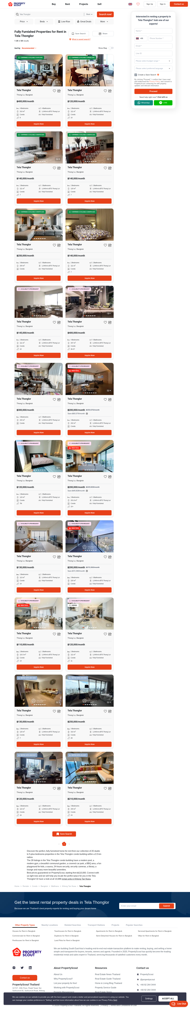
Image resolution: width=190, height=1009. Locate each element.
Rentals (26, 886)
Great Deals (85, 21)
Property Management (64, 992)
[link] (115, 1000)
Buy (54, 4)
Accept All (168, 998)
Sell (99, 4)
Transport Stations (96, 925)
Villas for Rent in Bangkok (148, 936)
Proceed (153, 91)
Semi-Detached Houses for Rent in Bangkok (114, 936)
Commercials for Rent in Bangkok (26, 936)
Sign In (163, 4)
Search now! (105, 14)
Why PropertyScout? (63, 979)
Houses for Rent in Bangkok (23, 931)
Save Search (80, 33)
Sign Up (149, 4)
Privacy (104, 1005)
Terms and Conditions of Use (123, 1005)
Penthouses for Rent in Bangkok (25, 940)
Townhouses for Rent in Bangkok (67, 931)
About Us (58, 974)
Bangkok (44, 886)
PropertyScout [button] (146, 974)
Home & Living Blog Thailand (108, 983)
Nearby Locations (49, 925)
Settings (149, 998)
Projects (115, 925)
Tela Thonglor (85, 886)
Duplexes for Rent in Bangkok (66, 936)
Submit (166, 906)
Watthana (55, 886)
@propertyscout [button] (147, 979)
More (102, 21)
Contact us (179, 4)
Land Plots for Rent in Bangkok (67, 940)
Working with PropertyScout (66, 987)
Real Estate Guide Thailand (107, 979)
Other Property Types (25, 925)
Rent (67, 4)
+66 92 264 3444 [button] (148, 984)
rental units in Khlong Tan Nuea (76, 879)
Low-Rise (65, 21)
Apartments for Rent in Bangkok (109, 931)
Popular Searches (134, 925)
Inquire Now (39, 124)
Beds (42, 21)
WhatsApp (145, 103)
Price (22, 21)
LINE (165, 103)
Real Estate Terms (103, 992)
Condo (34, 886)
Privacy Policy (154, 81)
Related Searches (72, 925)
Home (16, 886)
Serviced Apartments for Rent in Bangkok (155, 931)
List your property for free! (65, 983)
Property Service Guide (105, 987)
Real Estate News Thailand (107, 974)
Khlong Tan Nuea (69, 886)
